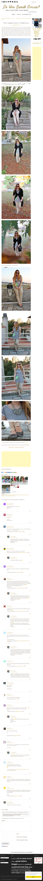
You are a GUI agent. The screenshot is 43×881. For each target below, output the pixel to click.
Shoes (15, 869)
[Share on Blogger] (5, 472)
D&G (16, 494)
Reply (30, 510)
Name (17, 833)
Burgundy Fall (19, 572)
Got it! (33, 877)
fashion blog (23, 494)
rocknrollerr (9, 514)
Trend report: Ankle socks (20, 666)
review (12, 869)
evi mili (8, 761)
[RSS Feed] (16, 472)
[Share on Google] (9, 472)
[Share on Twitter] (3, 472)
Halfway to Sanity (17, 795)
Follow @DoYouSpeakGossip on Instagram (21, 852)
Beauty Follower (9, 548)
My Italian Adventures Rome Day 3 (21, 611)
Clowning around (20, 531)
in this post (26, 442)
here (13, 815)
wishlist (22, 870)
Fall (19, 494)
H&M (25, 494)
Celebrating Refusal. (19, 711)
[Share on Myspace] (10, 472)
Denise (8, 578)
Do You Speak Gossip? (24, 858)
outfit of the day (23, 864)
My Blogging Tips (26, 14)
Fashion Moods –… (14, 491)
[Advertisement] (16, 459)
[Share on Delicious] (6, 472)
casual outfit (13, 494)
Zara (14, 495)
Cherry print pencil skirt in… (15, 483)
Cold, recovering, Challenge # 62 (20, 588)
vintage (20, 870)
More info (35, 874)
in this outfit (14, 83)
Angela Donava (9, 682)
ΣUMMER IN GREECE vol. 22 (23, 552)
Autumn (5, 494)
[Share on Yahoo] (12, 472)
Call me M (12, 536)
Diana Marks (9, 565)
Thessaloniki (22, 869)
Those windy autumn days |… (24, 483)
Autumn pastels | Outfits (6, 491)
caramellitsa (9, 632)
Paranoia (3, 495)
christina (8, 704)
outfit (19, 864)
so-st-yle (8, 660)
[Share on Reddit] (13, 472)
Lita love (16, 698)
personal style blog (7, 495)
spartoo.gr (17, 869)
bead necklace (9, 494)
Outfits (19, 14)
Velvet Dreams (9, 503)
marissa (8, 605)
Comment (3, 820)
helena (8, 694)
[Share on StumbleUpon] (11, 472)
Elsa (7, 787)
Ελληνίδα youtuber (24, 872)
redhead (30, 867)
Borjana (8, 728)
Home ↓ (14, 14)
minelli (28, 494)
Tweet (2, 470)
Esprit (18, 494)
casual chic (13, 858)
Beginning (16, 735)
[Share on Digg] (7, 472)
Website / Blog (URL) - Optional (22, 839)
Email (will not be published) (21, 836)
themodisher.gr (9, 526)
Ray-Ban (12, 495)
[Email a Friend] (4, 472)
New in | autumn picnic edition (6, 483)
